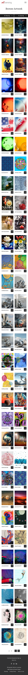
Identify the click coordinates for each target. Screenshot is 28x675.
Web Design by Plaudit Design (14, 669)
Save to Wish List (12, 35)
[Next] (16, 651)
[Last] (19, 651)
